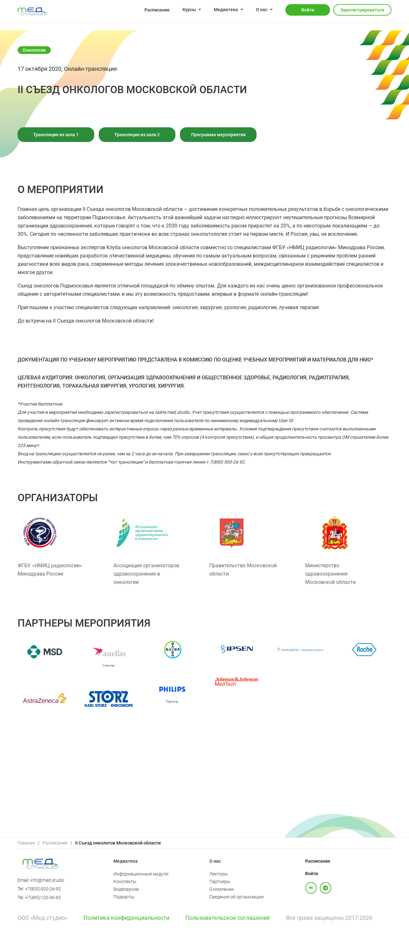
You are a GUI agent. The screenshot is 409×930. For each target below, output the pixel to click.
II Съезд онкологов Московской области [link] (118, 842)
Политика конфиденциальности (126, 917)
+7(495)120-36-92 (43, 897)
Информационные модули (140, 873)
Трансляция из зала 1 (56, 134)
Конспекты (124, 881)
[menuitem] (157, 9)
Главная (26, 842)
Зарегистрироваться (362, 9)
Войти (307, 9)
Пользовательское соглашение (227, 917)
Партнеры (219, 881)
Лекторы (218, 873)
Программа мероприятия (218, 134)
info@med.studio (47, 880)
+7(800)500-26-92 (43, 888)
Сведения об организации (236, 896)
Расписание (157, 9)
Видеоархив (126, 889)
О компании (221, 889)
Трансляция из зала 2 (137, 134)
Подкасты (124, 896)
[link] (26, 843)
